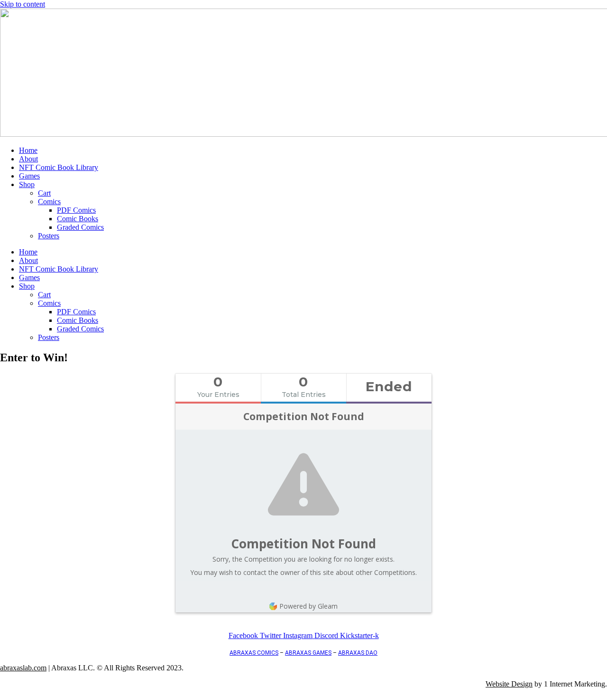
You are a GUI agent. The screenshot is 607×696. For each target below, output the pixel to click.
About (28, 159)
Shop (27, 184)
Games (29, 176)
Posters (48, 236)
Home (28, 150)
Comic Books (77, 219)
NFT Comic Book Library (58, 167)
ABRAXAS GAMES (308, 652)
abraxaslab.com (23, 668)
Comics (49, 202)
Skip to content (22, 4)
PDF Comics (76, 210)
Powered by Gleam (308, 606)
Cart (44, 193)
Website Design (509, 684)
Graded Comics (80, 227)
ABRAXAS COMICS (254, 652)
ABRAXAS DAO (357, 652)
